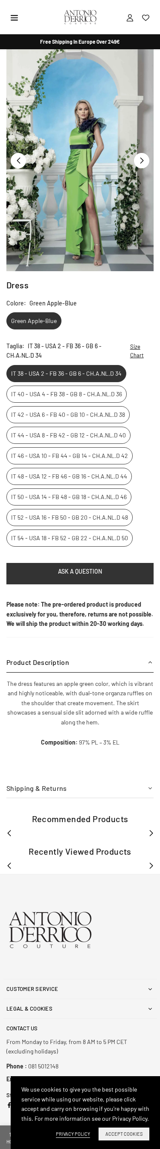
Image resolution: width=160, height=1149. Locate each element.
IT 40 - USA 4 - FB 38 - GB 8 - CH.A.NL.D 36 (66, 394)
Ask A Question (80, 571)
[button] (141, 160)
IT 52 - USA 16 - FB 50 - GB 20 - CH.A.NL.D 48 (69, 517)
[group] (80, 160)
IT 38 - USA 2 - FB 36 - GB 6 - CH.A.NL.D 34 (66, 373)
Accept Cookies (124, 1134)
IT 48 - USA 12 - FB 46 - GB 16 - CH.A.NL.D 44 (69, 476)
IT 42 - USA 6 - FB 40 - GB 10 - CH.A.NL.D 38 (68, 414)
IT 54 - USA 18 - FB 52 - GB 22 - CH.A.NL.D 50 (69, 538)
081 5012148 (32, 1066)
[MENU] (14, 17)
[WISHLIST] (146, 17)
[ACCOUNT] (130, 17)
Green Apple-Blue (34, 320)
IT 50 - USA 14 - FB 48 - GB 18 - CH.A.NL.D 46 (69, 496)
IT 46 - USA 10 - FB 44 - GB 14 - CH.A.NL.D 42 (69, 455)
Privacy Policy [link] (73, 1134)
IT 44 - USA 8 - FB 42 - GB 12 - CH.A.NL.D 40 (68, 435)
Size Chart (137, 351)
